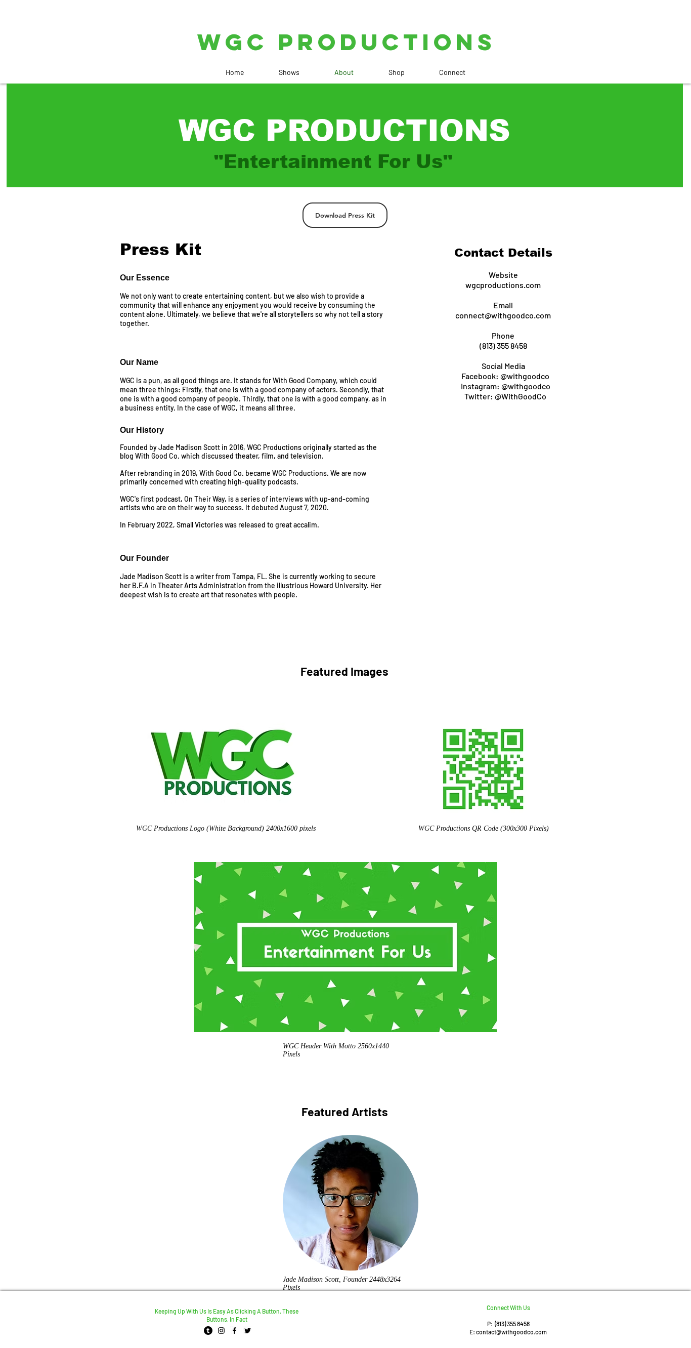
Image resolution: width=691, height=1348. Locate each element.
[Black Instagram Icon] (221, 1330)
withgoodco (529, 386)
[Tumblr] (208, 1330)
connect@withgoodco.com (503, 315)
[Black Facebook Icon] (234, 1330)
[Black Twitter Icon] (247, 1330)
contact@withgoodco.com (511, 1331)
